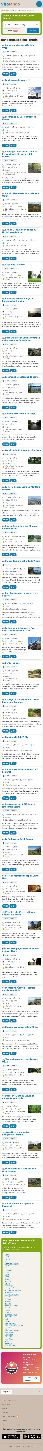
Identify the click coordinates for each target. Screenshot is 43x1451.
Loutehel (8, 1303)
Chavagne (8, 1270)
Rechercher (33, 31)
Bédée (7, 1257)
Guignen (8, 1281)
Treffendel (8, 1343)
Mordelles (8, 1317)
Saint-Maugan (10, 1332)
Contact (4, 1420)
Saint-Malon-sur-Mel (12, 1330)
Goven (7, 1277)
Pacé (6, 1319)
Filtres (13, 31)
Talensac (8, 1341)
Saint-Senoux (9, 1337)
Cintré (7, 1272)
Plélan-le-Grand (10, 1323)
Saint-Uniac (9, 1339)
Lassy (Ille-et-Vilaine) (12, 1294)
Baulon (7, 1255)
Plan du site (6, 1405)
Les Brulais (8, 1301)
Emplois (4, 1409)
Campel (7, 1268)
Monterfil (8, 1312)
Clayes (7, 1274)
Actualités (5, 1412)
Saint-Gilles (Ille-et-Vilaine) (14, 1326)
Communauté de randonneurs (12, 1424)
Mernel (7, 1310)
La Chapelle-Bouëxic (12, 1288)
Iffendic (7, 1283)
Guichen (7, 1279)
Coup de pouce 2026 (9, 1416)
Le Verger (8, 1299)
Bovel (6, 1261)
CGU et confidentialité (9, 1401)
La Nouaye (8, 1292)
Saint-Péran (9, 1334)
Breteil (7, 1266)
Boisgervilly (9, 1259)
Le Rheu (7, 1297)
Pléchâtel (8, 1321)
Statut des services (14, 1447)
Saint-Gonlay (9, 1328)
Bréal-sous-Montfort (12, 1263)
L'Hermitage (9, 1286)
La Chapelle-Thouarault (13, 1290)
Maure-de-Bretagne (11, 1306)
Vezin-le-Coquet (10, 1346)
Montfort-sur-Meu (11, 1314)
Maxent (7, 1308)
